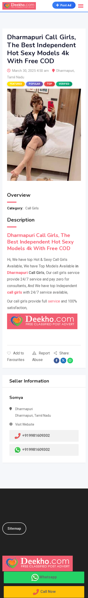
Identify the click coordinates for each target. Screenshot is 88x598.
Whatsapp (48, 577)
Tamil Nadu (15, 77)
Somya (16, 397)
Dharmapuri (65, 71)
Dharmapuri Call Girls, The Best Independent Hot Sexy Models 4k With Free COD (40, 242)
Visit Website (24, 424)
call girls (14, 292)
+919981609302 (36, 449)
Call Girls (32, 208)
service (54, 301)
